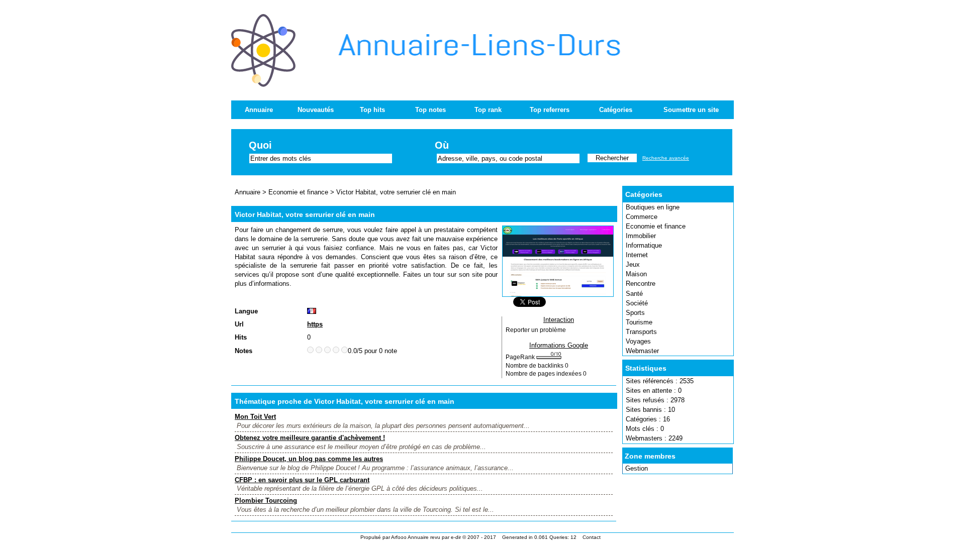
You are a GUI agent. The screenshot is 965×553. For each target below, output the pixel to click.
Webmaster (642, 351)
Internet (637, 255)
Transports (641, 332)
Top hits (372, 110)
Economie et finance (656, 226)
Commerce (641, 216)
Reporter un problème (536, 330)
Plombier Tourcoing (266, 500)
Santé (634, 293)
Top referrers (549, 110)
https (315, 324)
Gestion (636, 468)
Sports (635, 312)
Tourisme (639, 322)
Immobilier (641, 236)
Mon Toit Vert (255, 416)
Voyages (638, 341)
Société (637, 303)
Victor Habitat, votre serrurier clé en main (396, 192)
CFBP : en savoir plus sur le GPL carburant (302, 480)
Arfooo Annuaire (410, 537)
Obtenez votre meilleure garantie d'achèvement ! (310, 437)
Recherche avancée (665, 158)
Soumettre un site (691, 110)
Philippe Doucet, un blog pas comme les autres (309, 459)
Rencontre (640, 283)
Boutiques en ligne (653, 207)
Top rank (488, 110)
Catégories (615, 110)
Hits (241, 337)
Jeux (633, 264)
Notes (243, 351)
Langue (246, 311)
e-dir (456, 537)
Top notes (430, 110)
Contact (592, 537)
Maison (636, 274)
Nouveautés (316, 110)
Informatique (644, 245)
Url (239, 324)
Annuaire (259, 110)
